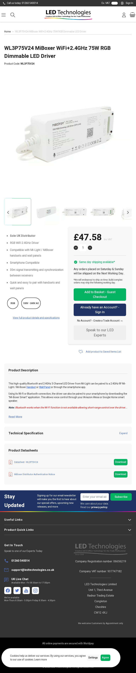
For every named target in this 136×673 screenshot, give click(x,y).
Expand (123, 433)
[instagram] (35, 590)
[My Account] (124, 15)
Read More (15, 417)
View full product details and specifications (36, 318)
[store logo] (68, 15)
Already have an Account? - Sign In (99, 310)
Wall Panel (44, 387)
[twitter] (17, 590)
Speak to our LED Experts (100, 333)
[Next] (128, 212)
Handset (31, 387)
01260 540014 (22, 3)
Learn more (40, 659)
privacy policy (99, 507)
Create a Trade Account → (108, 321)
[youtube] (26, 590)
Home (7, 32)
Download (120, 462)
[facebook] (7, 590)
